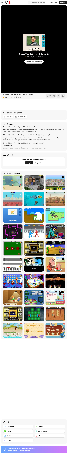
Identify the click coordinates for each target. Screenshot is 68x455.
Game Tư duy (9, 148)
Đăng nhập (53, 2)
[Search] (29, 2)
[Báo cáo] (58, 96)
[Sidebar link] (2, 2)
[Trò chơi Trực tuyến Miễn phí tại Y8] (8, 2)
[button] (7, 145)
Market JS (25, 148)
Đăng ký (62, 2)
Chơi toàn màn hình (34, 61)
